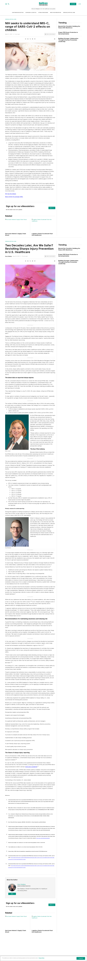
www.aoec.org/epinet (31, 749)
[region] (43, 958)
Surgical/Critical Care (69, 12)
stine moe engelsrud (44, 43)
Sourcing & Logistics (30, 12)
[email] (34, 39)
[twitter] (30, 39)
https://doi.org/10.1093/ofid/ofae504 (43, 820)
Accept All (81, 958)
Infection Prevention (55, 12)
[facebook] (25, 39)
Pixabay (51, 43)
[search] (8, 4)
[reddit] (32, 39)
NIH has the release (10, 193)
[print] (54, 39)
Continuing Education (17, 12)
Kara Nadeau (8, 256)
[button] (6, 4)
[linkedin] (28, 39)
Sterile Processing (43, 12)
